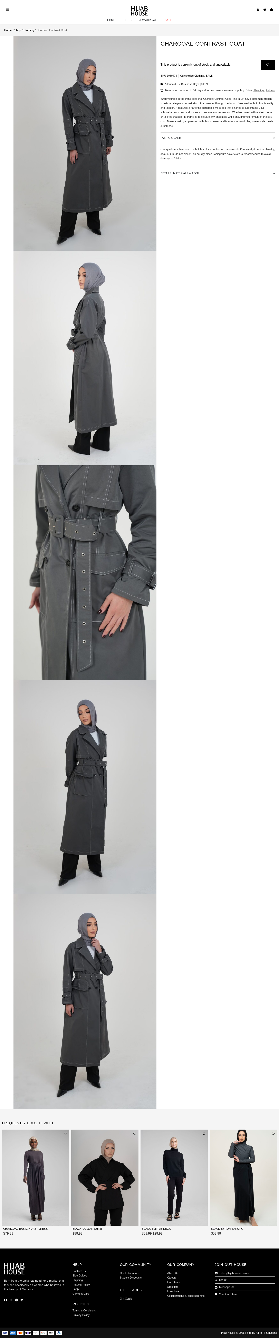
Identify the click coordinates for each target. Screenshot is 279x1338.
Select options (55, 1220)
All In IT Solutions (266, 1332)
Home (8, 30)
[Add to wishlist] (267, 64)
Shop (17, 30)
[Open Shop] (131, 20)
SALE (209, 75)
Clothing (28, 30)
